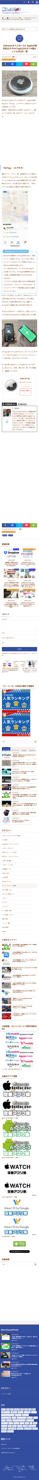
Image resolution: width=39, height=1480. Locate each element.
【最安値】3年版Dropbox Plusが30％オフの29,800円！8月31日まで (11, 564)
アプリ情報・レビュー (8, 915)
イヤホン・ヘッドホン (8, 865)
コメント (16, 529)
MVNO (35, 1423)
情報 (26, 1409)
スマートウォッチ (21, 1417)
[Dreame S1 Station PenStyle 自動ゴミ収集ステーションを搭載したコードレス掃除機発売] (11, 597)
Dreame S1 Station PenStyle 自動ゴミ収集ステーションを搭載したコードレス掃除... (11, 605)
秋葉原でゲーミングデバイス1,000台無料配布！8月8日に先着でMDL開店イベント (24, 787)
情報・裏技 (5, 919)
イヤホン (16, 1423)
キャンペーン (30, 1420)
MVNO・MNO (5, 873)
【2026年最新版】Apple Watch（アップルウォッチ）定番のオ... (23, 976)
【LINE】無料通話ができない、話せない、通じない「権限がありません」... (24, 1337)
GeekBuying (32, 1426)
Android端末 (5, 927)
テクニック (16, 549)
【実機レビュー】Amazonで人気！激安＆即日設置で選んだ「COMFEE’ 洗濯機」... (24, 813)
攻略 (22, 1409)
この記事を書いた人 (10, 404)
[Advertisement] (19, 141)
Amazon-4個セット (25, 392)
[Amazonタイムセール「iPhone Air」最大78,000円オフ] (27, 557)
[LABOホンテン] (11, 11)
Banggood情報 (12, 1428)
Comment (4, 619)
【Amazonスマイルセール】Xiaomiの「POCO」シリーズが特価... (22, 1007)
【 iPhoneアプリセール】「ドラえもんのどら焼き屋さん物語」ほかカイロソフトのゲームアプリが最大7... (27, 585)
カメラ (10, 1423)
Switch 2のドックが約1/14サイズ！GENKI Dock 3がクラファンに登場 (23, 772)
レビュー (20, 1412)
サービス (16, 569)
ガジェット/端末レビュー (8, 894)
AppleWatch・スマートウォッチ (10, 844)
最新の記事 (23, 404)
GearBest (4, 1428)
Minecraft (4, 1426)
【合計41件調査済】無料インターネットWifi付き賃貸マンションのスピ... (24, 984)
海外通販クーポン (6, 869)
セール (10, 535)
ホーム (6, 1466)
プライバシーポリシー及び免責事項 (10, 1448)
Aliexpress (10, 1431)
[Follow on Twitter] (24, 2)
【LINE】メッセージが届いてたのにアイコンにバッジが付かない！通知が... (24, 1356)
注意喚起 (17, 1409)
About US (3, 1444)
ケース (3, 1420)
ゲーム (35, 1417)
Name (3, 633)
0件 (15, 57)
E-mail (3, 638)
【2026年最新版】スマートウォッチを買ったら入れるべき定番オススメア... (24, 960)
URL (3, 642)
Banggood (20, 1428)
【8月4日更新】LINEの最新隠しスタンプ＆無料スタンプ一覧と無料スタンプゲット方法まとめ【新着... (24, 796)
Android (35, 1428)
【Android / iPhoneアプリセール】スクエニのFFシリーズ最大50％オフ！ (27, 604)
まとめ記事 (5, 877)
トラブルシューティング (8, 1415)
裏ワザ (3, 1409)
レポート (4, 898)
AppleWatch (28, 1428)
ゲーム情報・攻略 (6, 910)
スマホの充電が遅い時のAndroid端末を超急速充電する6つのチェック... (24, 1365)
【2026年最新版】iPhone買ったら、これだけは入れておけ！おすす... (24, 953)
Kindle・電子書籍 (6, 861)
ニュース (34, 1412)
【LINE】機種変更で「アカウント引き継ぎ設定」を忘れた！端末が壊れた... (24, 1346)
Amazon (4, 1431)
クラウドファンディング (19, 1420)
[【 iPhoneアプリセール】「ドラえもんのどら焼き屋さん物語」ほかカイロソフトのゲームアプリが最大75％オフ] (27, 577)
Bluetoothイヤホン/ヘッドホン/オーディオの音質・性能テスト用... (24, 968)
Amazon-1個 (25, 387)
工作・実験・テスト (7, 890)
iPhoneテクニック (7, 881)
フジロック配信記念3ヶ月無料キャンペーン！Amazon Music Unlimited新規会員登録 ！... (11, 585)
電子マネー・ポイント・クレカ (10, 856)
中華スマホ (14, 1412)
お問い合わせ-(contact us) (8, 1452)
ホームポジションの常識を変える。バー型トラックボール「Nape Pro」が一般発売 (24, 780)
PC (31, 1423)
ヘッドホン (27, 1412)
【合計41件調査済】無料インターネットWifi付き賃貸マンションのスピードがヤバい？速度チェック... (24, 764)
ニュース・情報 (6, 923)
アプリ (21, 1423)
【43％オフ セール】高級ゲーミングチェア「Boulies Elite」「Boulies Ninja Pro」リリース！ (29, 668)
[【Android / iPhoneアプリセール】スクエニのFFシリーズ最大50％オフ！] (27, 597)
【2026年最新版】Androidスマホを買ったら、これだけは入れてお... (24, 991)
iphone (4, 931)
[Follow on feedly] (28, 2)
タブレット (25, 1415)
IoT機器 (25, 1426)
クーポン (9, 1420)
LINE (10, 1426)
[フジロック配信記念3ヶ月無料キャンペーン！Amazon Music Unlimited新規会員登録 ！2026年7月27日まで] (11, 577)
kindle (14, 1426)
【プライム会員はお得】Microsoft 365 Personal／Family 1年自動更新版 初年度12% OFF (10, 668)
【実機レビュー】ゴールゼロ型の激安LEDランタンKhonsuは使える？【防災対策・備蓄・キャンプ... (24, 805)
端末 (8, 1409)
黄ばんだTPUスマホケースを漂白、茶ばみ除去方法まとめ (21, 1374)
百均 (12, 1409)
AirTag (5, 535)
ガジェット (4, 1423)
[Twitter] (7, 422)
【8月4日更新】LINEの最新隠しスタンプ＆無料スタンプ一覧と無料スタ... (24, 945)
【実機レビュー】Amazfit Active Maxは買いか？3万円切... (22, 999)
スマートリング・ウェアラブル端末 (11, 836)
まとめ (26, 1423)
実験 (34, 1409)
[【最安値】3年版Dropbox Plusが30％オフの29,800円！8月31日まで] (11, 557)
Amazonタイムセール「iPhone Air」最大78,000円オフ (27, 564)
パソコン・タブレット (8, 848)
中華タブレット (5, 1412)
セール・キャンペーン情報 (8, 59)
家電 (30, 1409)
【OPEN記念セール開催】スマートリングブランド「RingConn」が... (24, 1014)
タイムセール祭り (6, 1417)
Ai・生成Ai (4, 840)
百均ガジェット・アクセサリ (9, 852)
